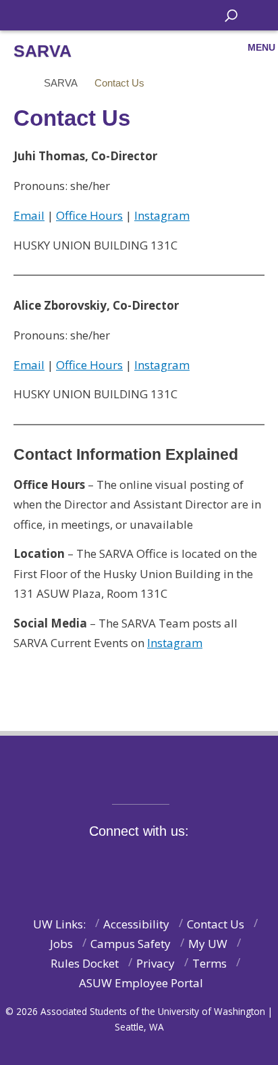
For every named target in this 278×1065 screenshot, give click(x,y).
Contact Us (215, 924)
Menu (261, 47)
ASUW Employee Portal (141, 983)
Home (18, 83)
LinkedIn (204, 862)
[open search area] (231, 16)
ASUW (24, 15)
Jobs (61, 943)
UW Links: (59, 924)
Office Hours (89, 215)
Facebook (91, 862)
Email (29, 215)
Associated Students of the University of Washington (105, 14)
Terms (209, 963)
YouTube (176, 862)
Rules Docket (85, 963)
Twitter (119, 862)
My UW (207, 943)
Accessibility (136, 924)
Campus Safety (130, 943)
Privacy (155, 963)
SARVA (61, 83)
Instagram (162, 215)
